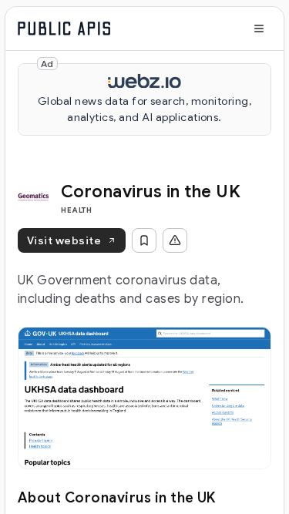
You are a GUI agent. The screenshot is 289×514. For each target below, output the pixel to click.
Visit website (64, 240)
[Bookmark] (144, 240)
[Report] (175, 240)
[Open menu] (259, 28)
